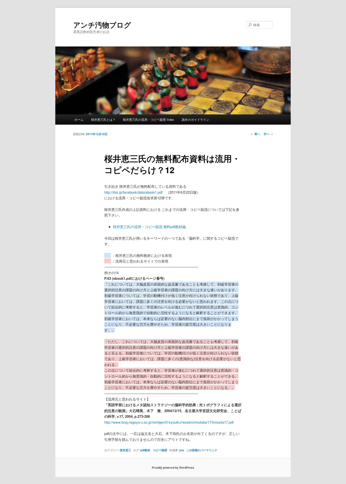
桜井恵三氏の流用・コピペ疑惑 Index (148, 119)
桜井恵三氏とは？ (103, 119)
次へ (268, 134)
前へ (255, 134)
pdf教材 (145, 450)
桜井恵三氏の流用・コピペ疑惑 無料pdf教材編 (149, 226)
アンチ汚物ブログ (102, 25)
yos (181, 450)
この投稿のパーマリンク (201, 450)
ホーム (79, 119)
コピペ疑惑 (160, 450)
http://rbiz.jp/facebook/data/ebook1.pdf (133, 192)
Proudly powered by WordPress (173, 467)
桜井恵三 (125, 450)
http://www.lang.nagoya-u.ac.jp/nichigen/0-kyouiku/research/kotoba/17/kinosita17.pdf (168, 422)
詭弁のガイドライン (195, 119)
